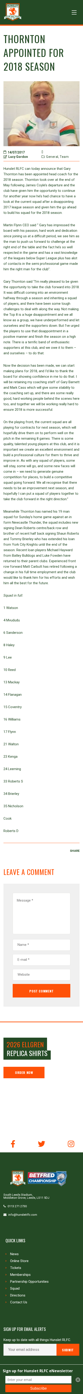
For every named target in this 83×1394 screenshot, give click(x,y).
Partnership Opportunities (29, 1281)
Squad (15, 1288)
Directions (17, 1295)
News (14, 1254)
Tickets (15, 1268)
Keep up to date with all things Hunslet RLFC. (37, 1340)
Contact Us (18, 1302)
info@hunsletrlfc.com (22, 1214)
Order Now (24, 1072)
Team (64, 156)
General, (52, 156)
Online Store (19, 1261)
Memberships (20, 1275)
